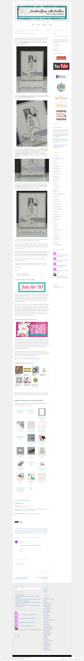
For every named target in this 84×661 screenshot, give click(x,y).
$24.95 (20, 413)
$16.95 (31, 465)
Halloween (55, 191)
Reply (21, 550)
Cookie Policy (22, 658)
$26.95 (42, 457)
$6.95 (42, 470)
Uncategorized (56, 234)
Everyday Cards (56, 173)
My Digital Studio (56, 206)
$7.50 (42, 444)
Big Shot (31, 487)
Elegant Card (23, 530)
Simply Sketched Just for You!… (28, 625)
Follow (56, 49)
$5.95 (20, 457)
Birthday (55, 163)
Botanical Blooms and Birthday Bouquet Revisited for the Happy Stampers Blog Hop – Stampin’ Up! (61, 135)
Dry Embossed (21, 528)
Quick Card (55, 214)
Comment (45, 572)
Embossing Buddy (20, 455)
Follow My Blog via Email (60, 36)
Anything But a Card (57, 158)
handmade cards (29, 531)
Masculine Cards (56, 204)
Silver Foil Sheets (20, 429)
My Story (38, 24)
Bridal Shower (17, 530)
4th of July (55, 156)
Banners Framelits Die (42, 455)
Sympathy (55, 226)
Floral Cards (55, 178)
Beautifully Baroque (43, 528)
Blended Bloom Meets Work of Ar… (29, 622)
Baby (54, 161)
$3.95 (20, 431)
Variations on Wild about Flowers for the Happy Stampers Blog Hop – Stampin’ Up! (61, 146)
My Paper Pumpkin (57, 209)
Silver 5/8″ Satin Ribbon (42, 468)
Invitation (41, 531)
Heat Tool (31, 455)
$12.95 (20, 470)
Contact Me (44, 24)
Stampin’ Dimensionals (42, 481)
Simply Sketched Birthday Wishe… (29, 614)
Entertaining (55, 171)
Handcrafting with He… (61, 275)
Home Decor (55, 199)
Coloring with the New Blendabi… (29, 618)
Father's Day (55, 176)
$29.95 (31, 457)
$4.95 (31, 432)
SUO (31, 528)
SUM (54, 221)
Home (33, 24)
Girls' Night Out (29, 530)
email (17, 264)
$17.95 (31, 413)
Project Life (55, 211)
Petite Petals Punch (20, 468)
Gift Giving (55, 186)
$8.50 (42, 419)
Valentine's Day (56, 236)
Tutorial (54, 231)
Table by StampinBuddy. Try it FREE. (22, 500)
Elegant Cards (27, 528)
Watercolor (55, 239)
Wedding (34, 528)
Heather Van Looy (35, 531)
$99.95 (31, 489)
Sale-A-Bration (56, 216)
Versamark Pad (42, 442)
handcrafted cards (45, 530)
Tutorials (50, 24)
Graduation (55, 188)
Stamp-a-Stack (56, 219)
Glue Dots (20, 481)
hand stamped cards (37, 530)
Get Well (55, 183)
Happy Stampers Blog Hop (58, 194)
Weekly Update (56, 244)
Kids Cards (55, 201)
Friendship (55, 181)
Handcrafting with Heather (30, 33)
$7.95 (42, 432)
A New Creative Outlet (57, 127)
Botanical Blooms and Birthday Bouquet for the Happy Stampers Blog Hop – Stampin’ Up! (61, 141)
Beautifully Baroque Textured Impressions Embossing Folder (20, 489)
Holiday (54, 196)
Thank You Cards (56, 229)
